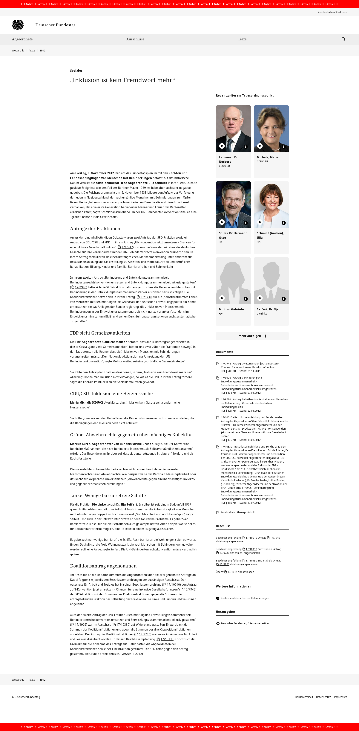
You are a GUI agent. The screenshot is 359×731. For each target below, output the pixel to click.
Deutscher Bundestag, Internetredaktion (245, 623)
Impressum (340, 697)
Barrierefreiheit (304, 697)
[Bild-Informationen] (245, 146)
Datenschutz (323, 697)
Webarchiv (18, 50)
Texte (242, 39)
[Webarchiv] (43, 25)
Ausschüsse (135, 39)
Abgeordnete (22, 39)
